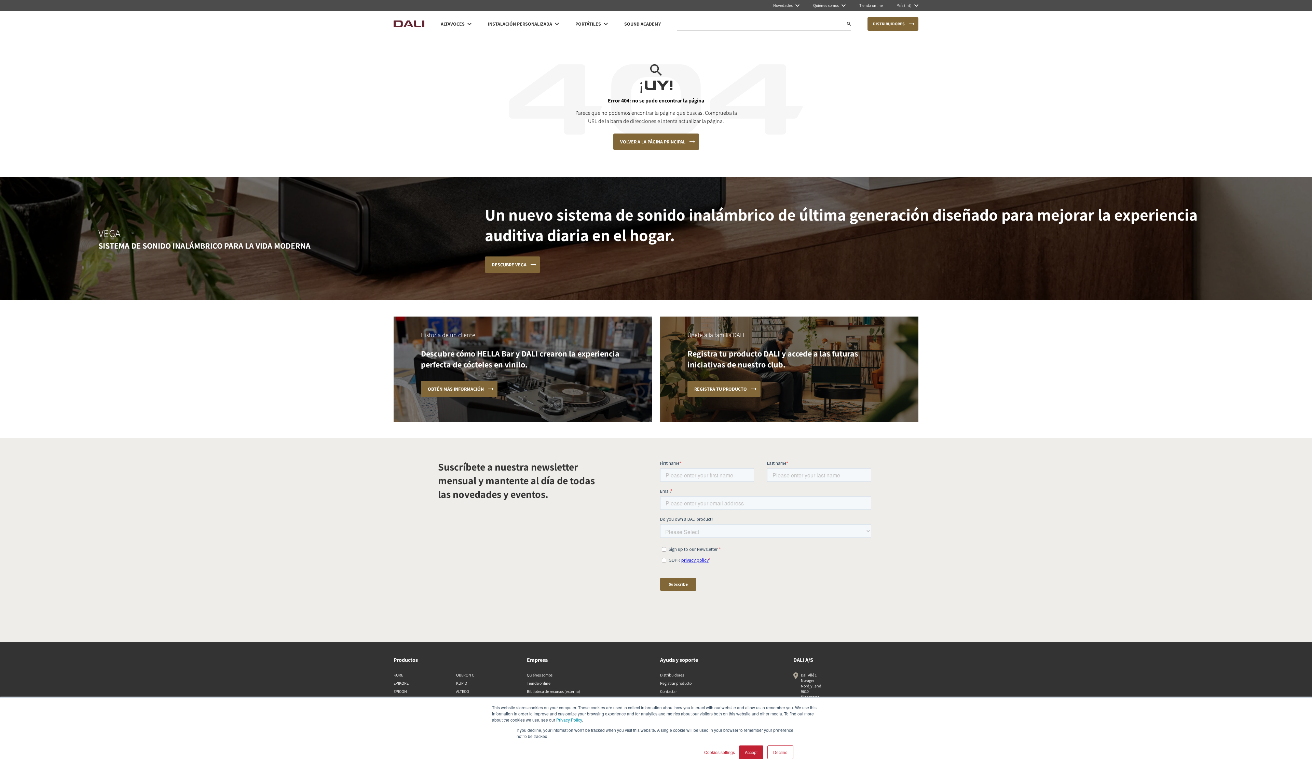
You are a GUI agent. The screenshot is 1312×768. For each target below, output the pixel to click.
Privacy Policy (569, 720)
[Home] (409, 23)
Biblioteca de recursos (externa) (553, 691)
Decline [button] (780, 752)
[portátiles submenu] (606, 24)
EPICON (400, 691)
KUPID (461, 683)
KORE (398, 675)
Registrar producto (676, 683)
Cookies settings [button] (719, 752)
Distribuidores (672, 675)
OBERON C (465, 675)
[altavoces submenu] (469, 24)
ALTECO (462, 691)
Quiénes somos (539, 675)
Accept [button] (751, 752)
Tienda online (538, 683)
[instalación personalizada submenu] (557, 24)
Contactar (668, 691)
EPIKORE (401, 683)
